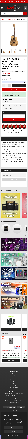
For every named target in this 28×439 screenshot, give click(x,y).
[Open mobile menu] (2, 8)
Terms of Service (14, 378)
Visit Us (7, 101)
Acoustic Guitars (11, 19)
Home (3, 19)
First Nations (14, 381)
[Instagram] (14, 410)
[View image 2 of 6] (9, 51)
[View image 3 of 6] (14, 51)
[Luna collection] (25, 59)
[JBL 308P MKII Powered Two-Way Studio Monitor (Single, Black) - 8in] (10, 341)
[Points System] (24, 82)
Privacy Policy (14, 379)
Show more (4, 165)
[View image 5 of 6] (25, 51)
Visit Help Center (10, 407)
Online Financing (14, 383)
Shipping (14, 374)
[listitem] (10, 206)
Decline (13, 431)
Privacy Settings (14, 387)
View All (25, 313)
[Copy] (12, 71)
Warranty (14, 385)
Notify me (14, 120)
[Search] (25, 13)
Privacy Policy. (10, 424)
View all (25, 334)
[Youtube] (16, 410)
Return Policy (14, 375)
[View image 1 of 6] (14, 35)
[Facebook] (11, 410)
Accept (13, 427)
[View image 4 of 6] (20, 51)
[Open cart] (25, 8)
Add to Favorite (6, 73)
